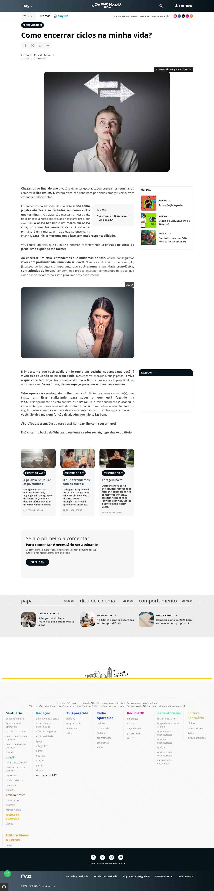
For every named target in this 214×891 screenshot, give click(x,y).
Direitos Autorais (164, 876)
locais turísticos (14, 780)
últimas (45, 16)
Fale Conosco (186, 876)
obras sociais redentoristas (164, 754)
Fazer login (37, 562)
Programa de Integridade (136, 876)
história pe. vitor (166, 718)
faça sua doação (161, 16)
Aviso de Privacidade (77, 876)
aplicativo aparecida (47, 718)
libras (39, 750)
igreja (39, 741)
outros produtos (197, 737)
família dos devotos (17, 762)
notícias (10, 789)
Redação (43, 713)
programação (73, 723)
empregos (132, 718)
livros (191, 733)
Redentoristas (169, 713)
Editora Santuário (196, 715)
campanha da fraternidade (43, 725)
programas (103, 742)
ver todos (69, 601)
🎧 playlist (60, 16)
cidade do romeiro (16, 731)
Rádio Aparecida (105, 715)
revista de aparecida (12, 816)
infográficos (42, 746)
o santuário (12, 800)
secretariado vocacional (164, 762)
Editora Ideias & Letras (17, 837)
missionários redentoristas (164, 733)
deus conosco (195, 728)
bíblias (191, 723)
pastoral (10, 805)
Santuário (14, 713)
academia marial (15, 718)
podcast (101, 733)
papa (39, 765)
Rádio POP (135, 713)
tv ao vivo (71, 728)
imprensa (11, 775)
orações (40, 760)
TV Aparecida (77, 713)
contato (144, 16)
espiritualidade (44, 736)
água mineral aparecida (13, 725)
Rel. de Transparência (105, 876)
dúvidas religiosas (46, 731)
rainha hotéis (13, 809)
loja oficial (11, 785)
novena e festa (15, 795)
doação (11, 757)
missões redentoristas (164, 741)
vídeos (9, 823)
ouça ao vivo (103, 728)
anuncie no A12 (46, 775)
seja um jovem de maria (125, 16)
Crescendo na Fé (32, 25)
